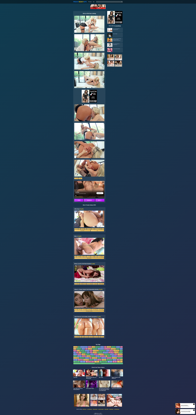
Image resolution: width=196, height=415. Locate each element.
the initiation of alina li (89, 311)
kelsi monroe (113, 348)
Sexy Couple (115, 33)
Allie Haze (79, 209)
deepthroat (79, 348)
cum (77, 352)
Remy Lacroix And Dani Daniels (84, 263)
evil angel (92, 256)
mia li (96, 256)
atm (74, 352)
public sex (94, 352)
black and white (107, 348)
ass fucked (88, 256)
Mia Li (77, 236)
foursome (89, 309)
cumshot (99, 359)
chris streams (101, 354)
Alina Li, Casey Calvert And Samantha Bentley (88, 289)
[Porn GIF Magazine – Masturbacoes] (109, 30)
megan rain (102, 356)
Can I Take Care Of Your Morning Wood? (78, 389)
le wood (75, 354)
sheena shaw (109, 359)
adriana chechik (89, 361)
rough (75, 348)
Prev (79, 200)
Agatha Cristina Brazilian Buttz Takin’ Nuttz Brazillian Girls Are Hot (117, 39)
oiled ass (102, 336)
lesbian (85, 283)
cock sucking (114, 356)
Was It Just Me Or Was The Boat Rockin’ (91, 378)
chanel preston (116, 350)
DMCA (96, 413)
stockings (88, 356)
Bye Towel (101, 377)
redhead (112, 354)
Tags (93, 1)
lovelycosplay (101, 409)
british (79, 309)
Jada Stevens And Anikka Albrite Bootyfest (87, 316)
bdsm (108, 350)
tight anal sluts (89, 258)
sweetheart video (100, 283)
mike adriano (82, 230)
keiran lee (76, 361)
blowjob (121, 352)
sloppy (95, 359)
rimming (91, 359)
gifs (121, 359)
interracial (87, 350)
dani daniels (77, 283)
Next (100, 200)
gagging (111, 350)
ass (80, 336)
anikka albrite (77, 336)
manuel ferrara (96, 350)
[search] (122, 2)
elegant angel (91, 336)
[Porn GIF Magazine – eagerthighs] (109, 45)
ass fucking (80, 359)
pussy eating (89, 283)
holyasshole (95, 409)
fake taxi (79, 354)
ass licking (76, 178)
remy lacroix (95, 283)
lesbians (80, 178)
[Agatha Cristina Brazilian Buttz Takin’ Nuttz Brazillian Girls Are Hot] (109, 40)
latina (121, 348)
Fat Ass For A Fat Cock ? (116, 388)
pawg (88, 352)
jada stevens (96, 336)
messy (121, 350)
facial (116, 354)
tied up (75, 356)
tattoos (120, 361)
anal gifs (82, 256)
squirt (78, 350)
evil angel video (100, 348)
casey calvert (84, 309)
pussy (83, 361)
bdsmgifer (106, 409)
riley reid (84, 356)
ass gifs (114, 359)
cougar (92, 354)
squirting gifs (105, 352)
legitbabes (111, 409)
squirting (83, 354)
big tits (91, 350)
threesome (82, 350)
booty (83, 336)
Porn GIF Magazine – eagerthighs (116, 44)
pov (97, 230)
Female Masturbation (116, 48)
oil (99, 336)
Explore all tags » (98, 363)
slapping (96, 354)
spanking (87, 354)
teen (80, 352)
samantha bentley (100, 309)
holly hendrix (120, 356)
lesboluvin (84, 409)
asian (85, 256)
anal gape (78, 256)
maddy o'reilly (111, 352)
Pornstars (90, 1)
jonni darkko (95, 348)
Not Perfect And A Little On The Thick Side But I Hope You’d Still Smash (104, 389)
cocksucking (120, 354)
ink (106, 356)
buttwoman (86, 336)
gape (118, 359)
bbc (114, 361)
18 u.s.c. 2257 (99, 413)
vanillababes (116, 409)
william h (75, 359)
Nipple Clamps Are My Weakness (116, 378)
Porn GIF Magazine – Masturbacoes (116, 29)
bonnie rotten (86, 359)
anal (75, 256)
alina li (76, 309)
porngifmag (118, 25)
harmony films (94, 309)
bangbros (79, 356)
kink (86, 348)
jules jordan (84, 352)
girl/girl (81, 283)
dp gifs (83, 348)
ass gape (97, 356)
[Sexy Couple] (109, 35)
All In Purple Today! (90, 388)
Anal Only (75, 377)
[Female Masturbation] (109, 50)
